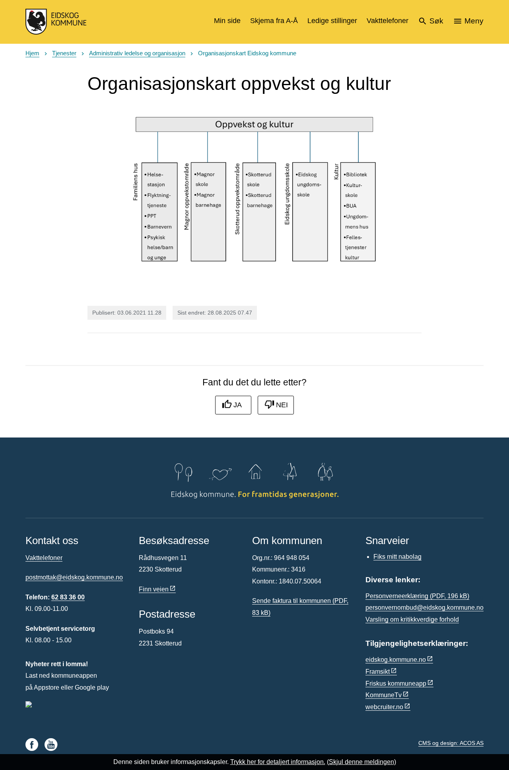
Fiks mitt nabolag (397, 556)
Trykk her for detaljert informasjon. (277, 761)
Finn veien (154, 589)
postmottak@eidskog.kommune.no (74, 577)
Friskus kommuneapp (395, 683)
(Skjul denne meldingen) (361, 761)
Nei (282, 405)
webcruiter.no (384, 707)
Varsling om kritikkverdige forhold (412, 619)
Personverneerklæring (417, 596)
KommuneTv (383, 695)
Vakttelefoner (43, 557)
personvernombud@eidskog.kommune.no (424, 607)
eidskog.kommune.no (395, 659)
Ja (237, 405)
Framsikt (377, 671)
